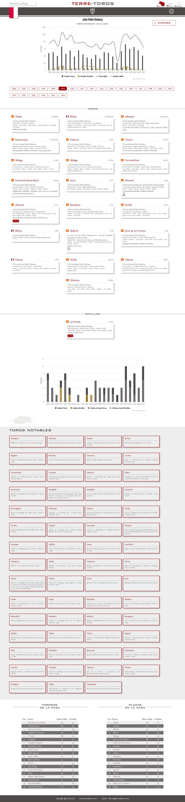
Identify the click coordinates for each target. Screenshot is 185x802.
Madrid (74, 230)
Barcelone (75, 204)
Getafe (128, 204)
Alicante (129, 180)
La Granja (75, 321)
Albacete (129, 116)
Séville (73, 259)
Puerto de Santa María (27, 180)
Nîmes (73, 116)
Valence (129, 259)
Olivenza (74, 280)
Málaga (19, 160)
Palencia (74, 139)
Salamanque (21, 139)
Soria (72, 180)
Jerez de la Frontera (135, 230)
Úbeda (18, 116)
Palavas (19, 259)
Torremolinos (132, 160)
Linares (129, 139)
